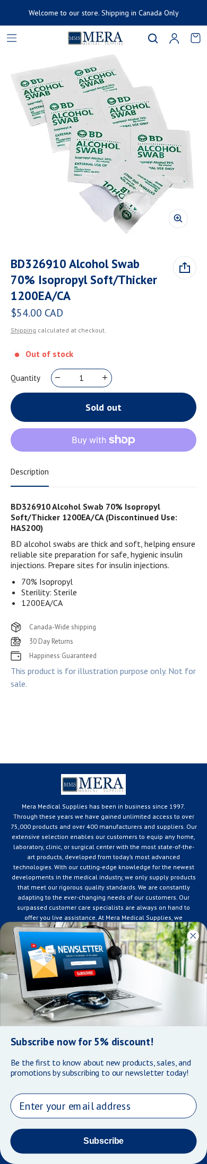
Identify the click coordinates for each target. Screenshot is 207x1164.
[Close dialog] (193, 935)
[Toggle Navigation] (11, 38)
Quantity (25, 378)
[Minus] (58, 377)
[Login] (174, 38)
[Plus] (105, 377)
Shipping (23, 330)
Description (30, 472)
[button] (152, 38)
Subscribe (103, 1140)
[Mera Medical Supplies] (82, 38)
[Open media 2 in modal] (103, 144)
